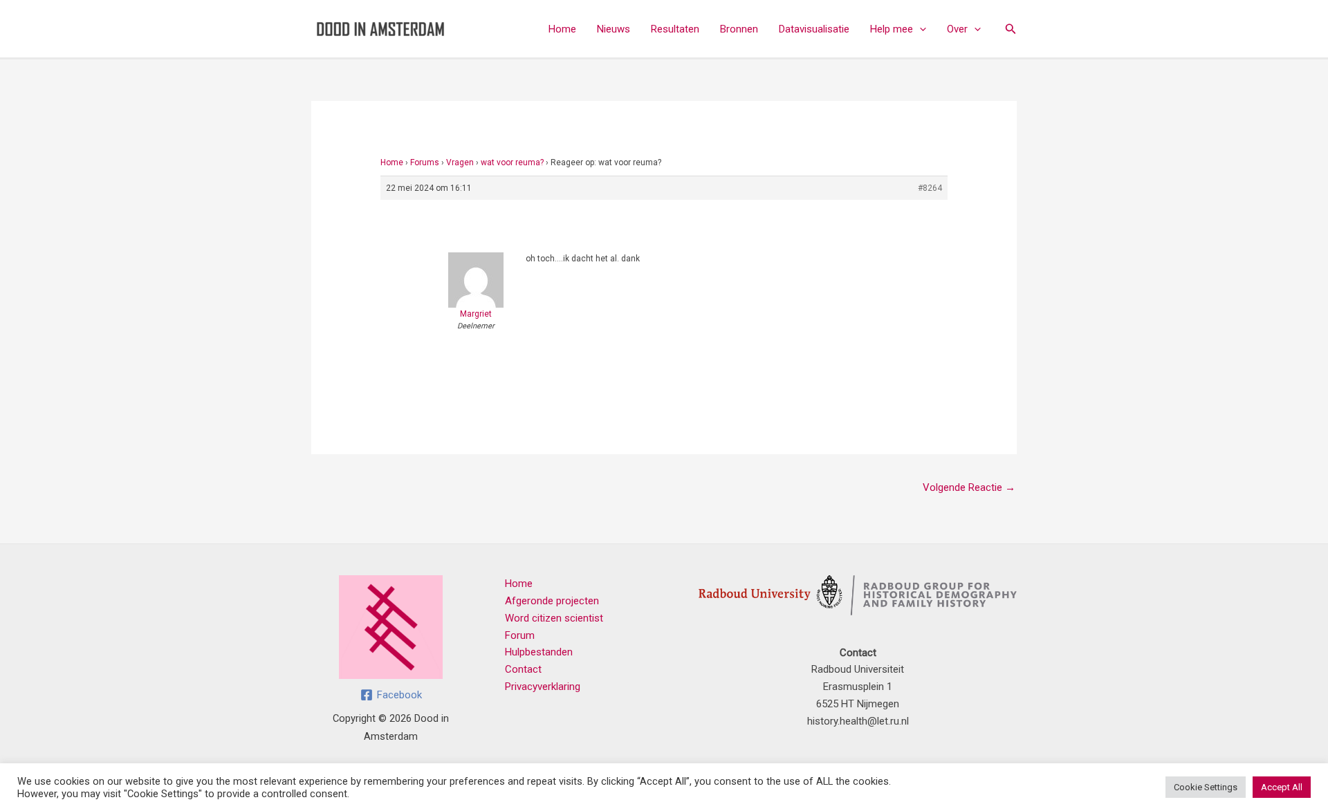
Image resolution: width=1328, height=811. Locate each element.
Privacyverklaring (542, 686)
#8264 (930, 188)
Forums (424, 162)
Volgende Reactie (969, 487)
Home (562, 29)
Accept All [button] (1281, 787)
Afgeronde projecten (552, 601)
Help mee (891, 29)
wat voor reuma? (512, 162)
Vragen (460, 162)
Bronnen (739, 29)
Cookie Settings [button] (1205, 787)
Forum (520, 635)
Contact (523, 669)
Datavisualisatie (814, 29)
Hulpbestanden (539, 652)
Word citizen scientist (554, 618)
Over (957, 29)
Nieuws (613, 29)
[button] (919, 29)
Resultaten (675, 29)
